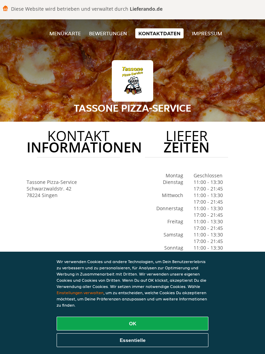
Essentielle (133, 340)
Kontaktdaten (159, 33)
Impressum (207, 33)
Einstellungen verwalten (80, 292)
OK (132, 323)
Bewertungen (108, 33)
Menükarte (65, 33)
